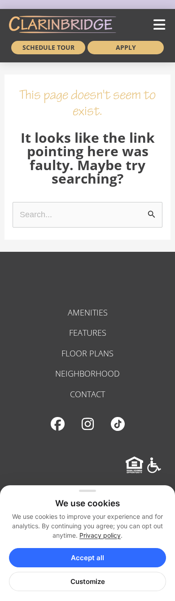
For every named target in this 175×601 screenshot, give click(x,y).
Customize (87, 581)
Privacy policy (100, 535)
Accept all (87, 557)
